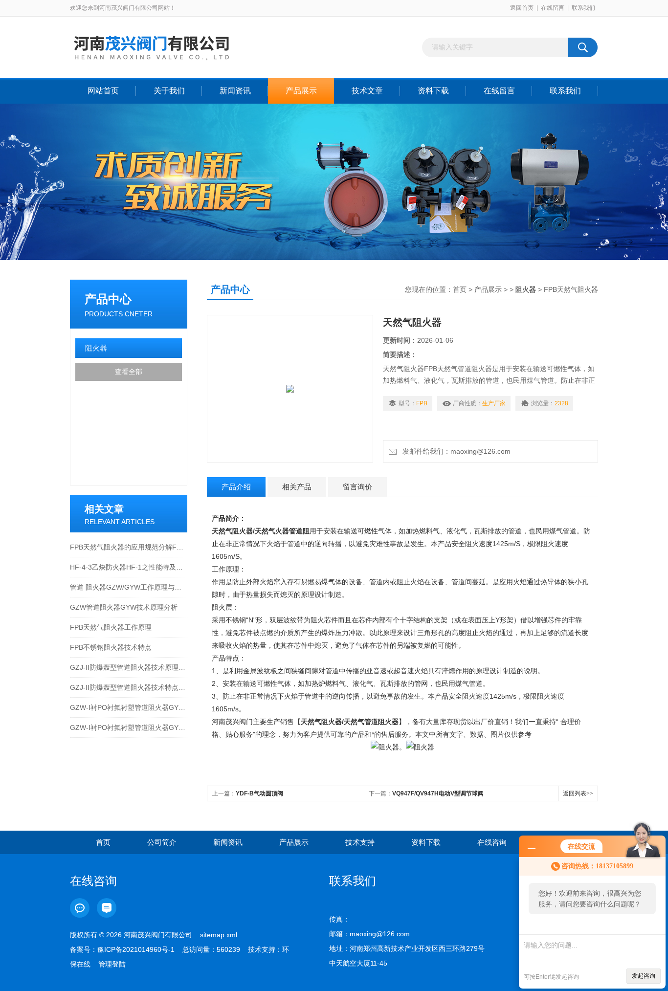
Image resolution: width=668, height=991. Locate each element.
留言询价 (357, 487)
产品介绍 (236, 487)
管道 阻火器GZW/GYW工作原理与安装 (128, 587)
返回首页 (522, 7)
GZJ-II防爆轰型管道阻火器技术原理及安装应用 (128, 667)
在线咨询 (492, 842)
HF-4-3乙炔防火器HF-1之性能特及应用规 (128, 567)
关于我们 (169, 91)
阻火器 (96, 348)
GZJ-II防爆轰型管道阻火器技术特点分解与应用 (128, 687)
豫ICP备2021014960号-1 (136, 949)
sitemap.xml (218, 935)
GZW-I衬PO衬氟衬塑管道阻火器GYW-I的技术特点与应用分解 (128, 727)
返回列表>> (578, 793)
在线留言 (552, 7)
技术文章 (367, 91)
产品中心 (108, 299)
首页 (460, 289)
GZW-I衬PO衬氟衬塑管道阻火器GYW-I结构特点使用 (128, 707)
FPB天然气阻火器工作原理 (111, 627)
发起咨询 (643, 975)
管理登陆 (112, 964)
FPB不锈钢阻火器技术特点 (111, 647)
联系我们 (583, 7)
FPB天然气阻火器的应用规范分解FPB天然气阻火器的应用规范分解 (128, 547)
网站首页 (103, 91)
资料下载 (433, 91)
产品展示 (301, 91)
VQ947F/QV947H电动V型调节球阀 (438, 793)
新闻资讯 (235, 91)
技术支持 (360, 842)
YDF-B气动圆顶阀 (259, 793)
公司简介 (162, 842)
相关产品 (297, 487)
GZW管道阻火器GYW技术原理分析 (124, 607)
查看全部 (128, 371)
